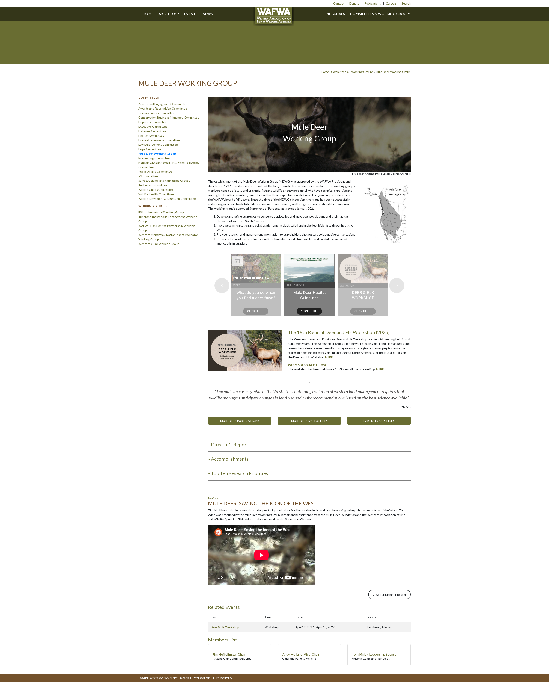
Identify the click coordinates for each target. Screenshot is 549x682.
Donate (354, 3)
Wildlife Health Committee (156, 194)
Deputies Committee (152, 122)
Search (406, 3)
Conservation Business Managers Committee (168, 117)
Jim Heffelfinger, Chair (229, 654)
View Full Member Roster (389, 594)
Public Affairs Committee (155, 171)
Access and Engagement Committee (162, 104)
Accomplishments (230, 459)
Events (191, 14)
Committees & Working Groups (380, 14)
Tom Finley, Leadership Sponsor (375, 654)
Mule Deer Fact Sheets (309, 420)
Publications (372, 3)
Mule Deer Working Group (393, 72)
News (208, 14)
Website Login (202, 677)
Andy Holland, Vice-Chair (301, 654)
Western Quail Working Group (158, 244)
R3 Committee (148, 176)
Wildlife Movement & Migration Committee (167, 198)
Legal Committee (149, 149)
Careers (391, 3)
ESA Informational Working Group (161, 212)
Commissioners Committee (156, 113)
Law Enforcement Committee (158, 144)
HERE (329, 357)
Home (148, 14)
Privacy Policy (224, 677)
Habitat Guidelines (379, 420)
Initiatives (335, 14)
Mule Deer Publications (239, 420)
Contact (338, 3)
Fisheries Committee (152, 131)
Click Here (255, 311)
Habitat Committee (151, 135)
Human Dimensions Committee (159, 140)
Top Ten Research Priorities (239, 473)
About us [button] (167, 14)
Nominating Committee (154, 158)
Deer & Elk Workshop (225, 627)
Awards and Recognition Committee (162, 108)
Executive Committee (152, 126)
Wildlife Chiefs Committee (156, 189)
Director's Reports (230, 444)
